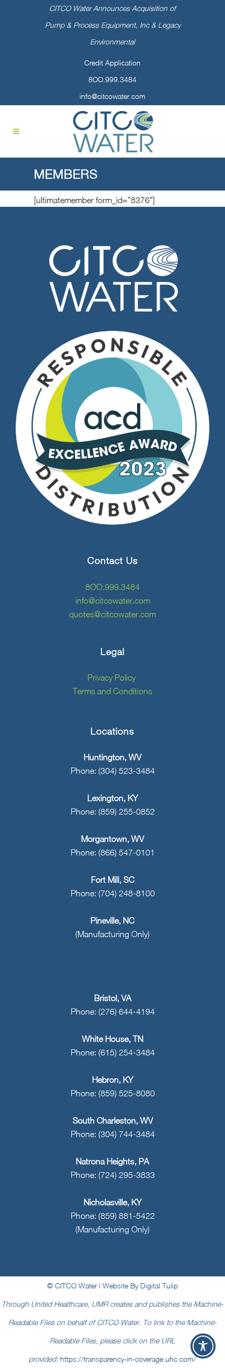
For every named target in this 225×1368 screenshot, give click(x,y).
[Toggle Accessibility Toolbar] (203, 1346)
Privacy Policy (112, 677)
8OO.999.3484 (112, 79)
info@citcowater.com (112, 96)
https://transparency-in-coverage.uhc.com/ (128, 1358)
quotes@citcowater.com (112, 614)
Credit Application (112, 62)
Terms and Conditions (112, 691)
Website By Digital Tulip (140, 1285)
